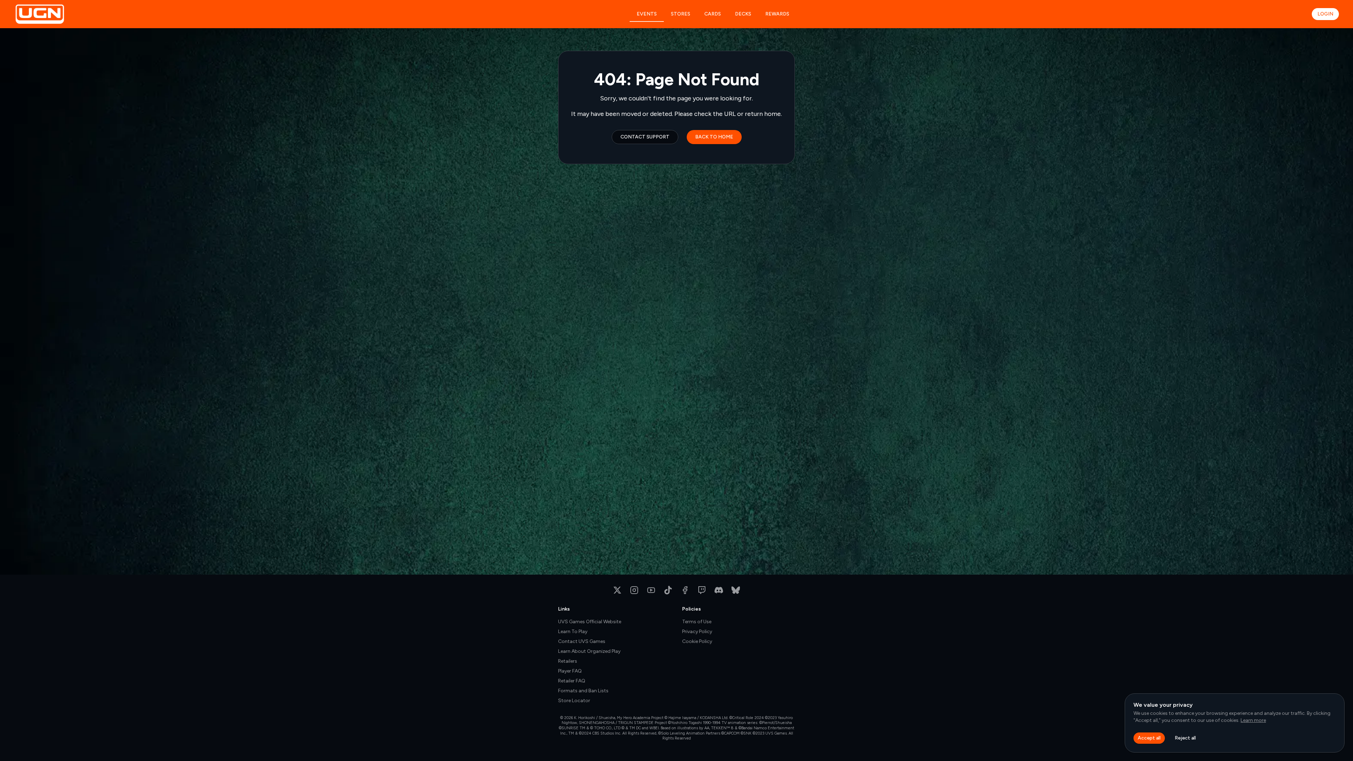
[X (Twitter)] (617, 590)
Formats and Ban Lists (583, 691)
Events (647, 14)
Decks (743, 14)
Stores (680, 14)
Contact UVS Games (581, 641)
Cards (712, 14)
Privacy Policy (697, 632)
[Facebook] (685, 590)
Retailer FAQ (571, 681)
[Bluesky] (735, 590)
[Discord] (719, 590)
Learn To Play (572, 632)
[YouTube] (651, 590)
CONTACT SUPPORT (644, 137)
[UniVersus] (64, 14)
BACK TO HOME (714, 137)
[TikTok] (668, 590)
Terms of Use (696, 622)
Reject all (1185, 738)
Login (1325, 14)
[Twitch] (702, 590)
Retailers (567, 661)
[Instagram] (634, 590)
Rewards (777, 14)
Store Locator (574, 701)
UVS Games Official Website (589, 622)
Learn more (1253, 720)
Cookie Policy (697, 641)
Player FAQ (570, 671)
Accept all (1149, 738)
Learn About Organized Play (589, 651)
